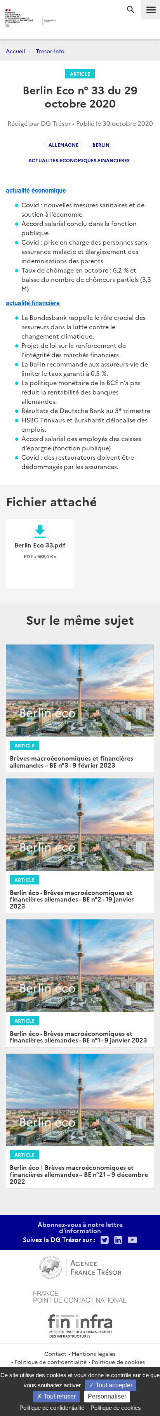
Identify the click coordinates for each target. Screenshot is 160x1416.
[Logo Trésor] (69, 21)
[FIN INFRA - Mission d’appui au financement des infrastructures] (80, 1324)
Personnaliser (107, 1396)
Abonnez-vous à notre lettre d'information (80, 1227)
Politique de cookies (118, 1362)
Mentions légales (93, 1353)
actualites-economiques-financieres (79, 160)
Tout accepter (113, 1385)
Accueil (15, 51)
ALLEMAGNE (63, 144)
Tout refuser (59, 1396)
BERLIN (101, 144)
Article (80, 73)
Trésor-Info (50, 51)
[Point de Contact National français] (80, 1295)
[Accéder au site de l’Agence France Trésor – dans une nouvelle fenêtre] (80, 1266)
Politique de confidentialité (50, 1362)
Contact (55, 1353)
